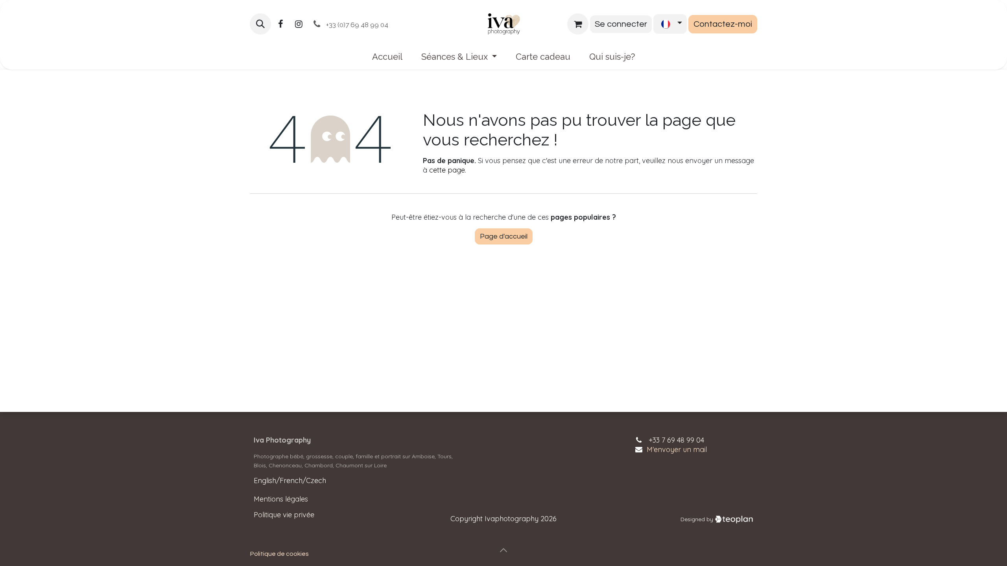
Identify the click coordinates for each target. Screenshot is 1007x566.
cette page (447, 170)
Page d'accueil (503, 236)
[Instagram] (298, 24)
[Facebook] (280, 24)
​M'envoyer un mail (677, 449)
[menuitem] (387, 57)
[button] (260, 24)
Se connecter (621, 24)
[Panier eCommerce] (577, 24)
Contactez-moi (722, 24)
